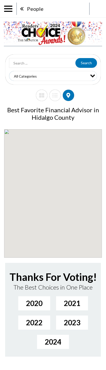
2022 (34, 322)
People (35, 9)
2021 (72, 303)
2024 (53, 341)
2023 (72, 322)
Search (86, 63)
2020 (34, 303)
